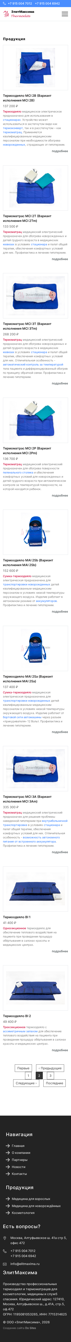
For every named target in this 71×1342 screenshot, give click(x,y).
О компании (21, 1153)
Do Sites (30, 1328)
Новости (18, 1167)
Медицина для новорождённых (36, 1206)
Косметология (23, 1213)
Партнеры (19, 1160)
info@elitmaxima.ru (25, 1264)
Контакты (19, 1174)
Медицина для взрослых (31, 1199)
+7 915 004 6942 (47, 3)
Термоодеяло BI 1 (17, 917)
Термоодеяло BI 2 (17, 1016)
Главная (18, 1146)
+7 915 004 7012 (20, 3)
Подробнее (60, 151)
